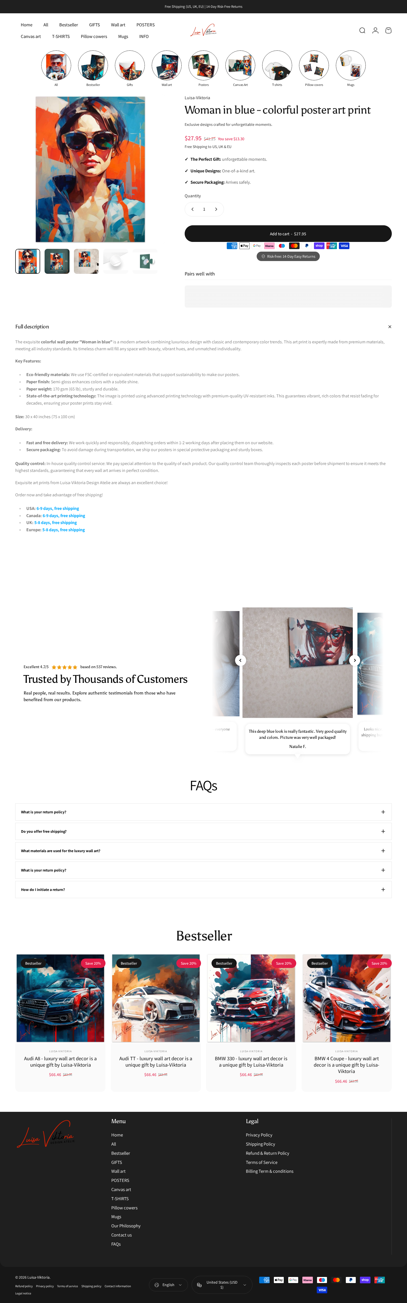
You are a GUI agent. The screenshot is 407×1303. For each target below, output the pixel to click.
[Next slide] (354, 660)
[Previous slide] (240, 660)
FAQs (116, 1244)
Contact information (118, 1286)
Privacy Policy (259, 1135)
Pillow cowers (124, 1208)
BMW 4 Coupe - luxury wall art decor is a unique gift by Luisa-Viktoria (346, 1065)
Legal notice (23, 1293)
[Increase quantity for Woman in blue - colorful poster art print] (217, 209)
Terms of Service (261, 1162)
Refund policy (24, 1286)
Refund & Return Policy (267, 1153)
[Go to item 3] (86, 261)
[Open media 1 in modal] (90, 169)
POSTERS (120, 1180)
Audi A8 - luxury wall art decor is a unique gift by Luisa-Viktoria (60, 1061)
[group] (56, 68)
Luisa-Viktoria (197, 98)
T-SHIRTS (120, 1199)
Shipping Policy (260, 1144)
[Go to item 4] (115, 261)
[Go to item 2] (57, 261)
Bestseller (120, 1153)
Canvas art (121, 1189)
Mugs (116, 1217)
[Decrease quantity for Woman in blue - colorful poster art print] (191, 209)
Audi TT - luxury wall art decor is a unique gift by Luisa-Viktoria (155, 1061)
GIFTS (116, 1162)
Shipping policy (91, 1286)
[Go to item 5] (145, 261)
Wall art (118, 1171)
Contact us (121, 1235)
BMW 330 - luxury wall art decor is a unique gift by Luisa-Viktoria (251, 1061)
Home (117, 1135)
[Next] (151, 179)
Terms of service (67, 1286)
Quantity (193, 196)
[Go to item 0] (27, 261)
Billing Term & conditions (269, 1171)
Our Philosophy (126, 1226)
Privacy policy (45, 1286)
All (113, 1144)
